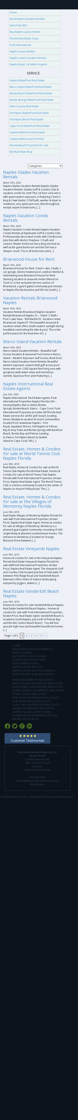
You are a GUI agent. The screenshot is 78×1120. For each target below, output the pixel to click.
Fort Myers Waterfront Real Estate (29, 113)
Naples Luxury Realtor (22, 51)
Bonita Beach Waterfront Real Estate (31, 93)
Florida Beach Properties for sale (29, 145)
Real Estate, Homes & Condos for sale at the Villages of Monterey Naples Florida (32, 501)
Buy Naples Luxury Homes (25, 32)
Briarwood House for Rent (29, 259)
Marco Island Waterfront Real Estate (31, 87)
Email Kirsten (37, 784)
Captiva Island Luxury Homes (27, 139)
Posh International (20, 45)
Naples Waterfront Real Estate (27, 80)
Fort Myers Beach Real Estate (26, 119)
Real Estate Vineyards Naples (31, 548)
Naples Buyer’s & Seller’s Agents (28, 64)
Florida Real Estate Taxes (24, 38)
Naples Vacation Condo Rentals (25, 218)
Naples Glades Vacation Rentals (26, 174)
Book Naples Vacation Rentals (27, 19)
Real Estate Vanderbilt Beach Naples (31, 593)
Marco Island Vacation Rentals (32, 341)
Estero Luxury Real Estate (24, 106)
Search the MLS (18, 25)
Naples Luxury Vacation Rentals (28, 58)
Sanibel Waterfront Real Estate (27, 132)
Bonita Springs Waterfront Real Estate (31, 100)
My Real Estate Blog (21, 152)
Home (13, 12)
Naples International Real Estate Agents (28, 386)
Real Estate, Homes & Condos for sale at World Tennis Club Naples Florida (32, 453)
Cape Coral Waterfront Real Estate (30, 126)
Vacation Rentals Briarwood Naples (30, 300)
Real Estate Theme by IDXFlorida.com (51, 797)
